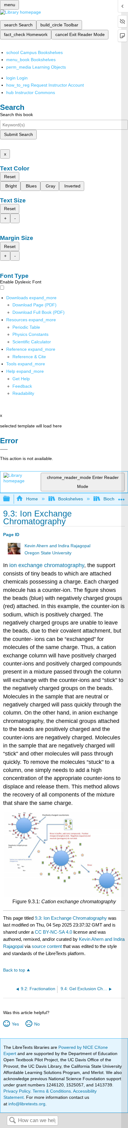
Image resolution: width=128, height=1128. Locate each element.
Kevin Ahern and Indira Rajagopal (57, 546)
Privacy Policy (16, 1091)
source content (47, 946)
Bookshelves (70, 498)
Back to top (14, 970)
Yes (15, 1024)
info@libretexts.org (26, 1103)
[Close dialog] (4, 449)
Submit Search (18, 134)
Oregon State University (48, 553)
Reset (10, 176)
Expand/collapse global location (121, 497)
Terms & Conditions (52, 1091)
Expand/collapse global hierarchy (10, 499)
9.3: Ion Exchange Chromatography (71, 918)
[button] (22, 386)
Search (12, 1121)
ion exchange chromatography (46, 565)
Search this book (16, 114)
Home (32, 498)
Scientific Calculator (31, 341)
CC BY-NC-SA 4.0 (53, 932)
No (36, 1024)
